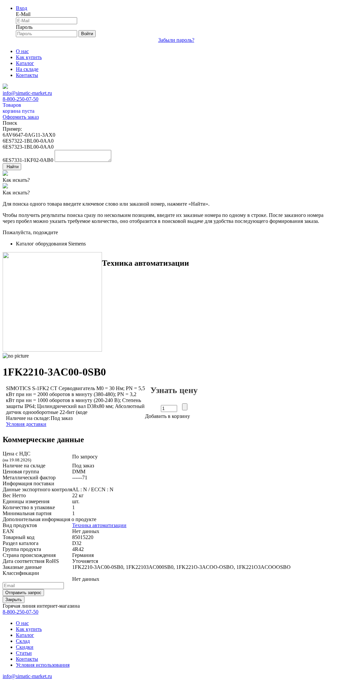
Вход (21, 8)
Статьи (24, 653)
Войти (87, 33)
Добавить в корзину (167, 416)
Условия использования (43, 665)
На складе (27, 69)
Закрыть (13, 599)
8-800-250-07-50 (20, 99)
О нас (22, 51)
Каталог (25, 63)
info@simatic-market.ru (27, 93)
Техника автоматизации (99, 525)
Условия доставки (26, 424)
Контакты (27, 75)
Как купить (29, 57)
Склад (23, 641)
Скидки (24, 647)
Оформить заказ (21, 117)
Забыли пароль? (176, 40)
